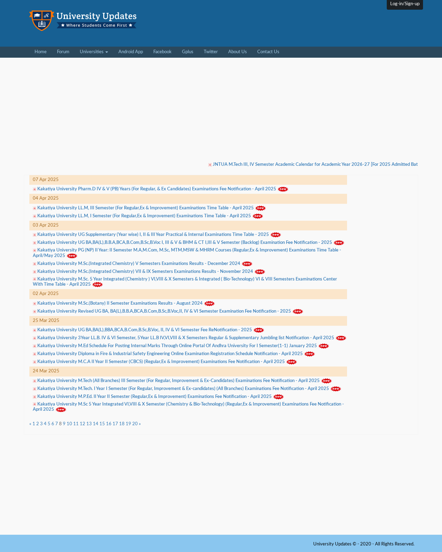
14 (95, 424)
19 (128, 424)
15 (102, 424)
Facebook (162, 52)
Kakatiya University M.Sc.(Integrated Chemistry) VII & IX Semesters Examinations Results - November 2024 (145, 271)
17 (115, 424)
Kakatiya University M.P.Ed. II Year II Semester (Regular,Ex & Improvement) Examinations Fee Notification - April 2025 (154, 396)
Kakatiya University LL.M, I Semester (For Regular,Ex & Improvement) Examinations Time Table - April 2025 (144, 216)
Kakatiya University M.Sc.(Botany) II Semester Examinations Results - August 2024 (120, 303)
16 (109, 424)
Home (43, 51)
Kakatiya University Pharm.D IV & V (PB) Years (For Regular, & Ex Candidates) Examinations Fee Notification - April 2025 (156, 189)
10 (69, 424)
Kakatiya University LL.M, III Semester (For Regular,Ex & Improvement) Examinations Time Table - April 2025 (145, 208)
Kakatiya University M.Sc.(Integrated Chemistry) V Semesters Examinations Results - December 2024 (138, 263)
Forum (63, 52)
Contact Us (268, 52)
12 (82, 424)
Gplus (187, 52)
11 (76, 424)
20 (135, 424)
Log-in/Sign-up (405, 4)
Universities (92, 52)
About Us (237, 52)
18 (122, 424)
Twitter (211, 52)
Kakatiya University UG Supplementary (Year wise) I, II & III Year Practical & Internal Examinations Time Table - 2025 (153, 235)
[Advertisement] (284, 27)
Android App (130, 52)
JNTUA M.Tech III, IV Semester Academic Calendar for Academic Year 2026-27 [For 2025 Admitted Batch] (309, 164)
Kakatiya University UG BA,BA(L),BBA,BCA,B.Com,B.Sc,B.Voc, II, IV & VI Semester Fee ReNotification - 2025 (144, 330)
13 (89, 424)
